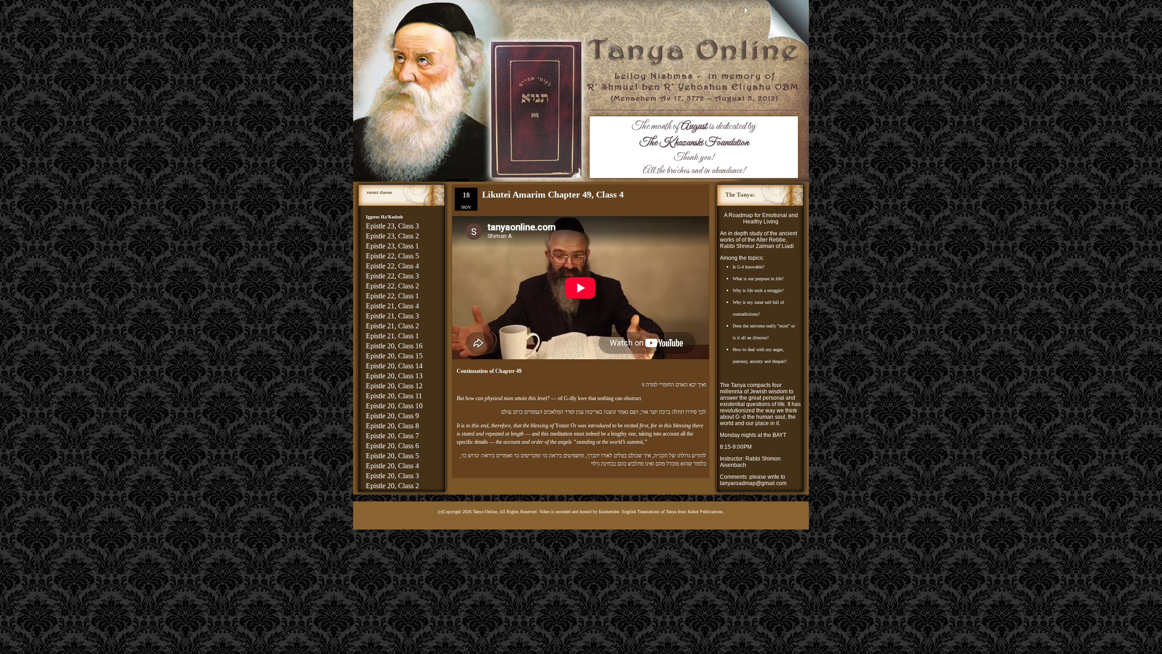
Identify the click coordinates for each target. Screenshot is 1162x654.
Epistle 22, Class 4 (392, 266)
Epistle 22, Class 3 (392, 276)
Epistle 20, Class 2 (392, 486)
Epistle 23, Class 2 (392, 236)
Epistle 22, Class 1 (392, 296)
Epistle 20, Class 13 (394, 376)
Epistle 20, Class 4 (392, 466)
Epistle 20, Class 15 (394, 356)
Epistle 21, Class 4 (392, 306)
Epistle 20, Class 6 (392, 446)
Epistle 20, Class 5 (392, 456)
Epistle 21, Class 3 (392, 316)
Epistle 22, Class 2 (392, 286)
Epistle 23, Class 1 (392, 246)
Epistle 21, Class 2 (392, 326)
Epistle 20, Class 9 (392, 416)
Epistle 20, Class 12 (394, 386)
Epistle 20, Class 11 (394, 396)
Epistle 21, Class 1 (392, 336)
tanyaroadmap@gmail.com (753, 483)
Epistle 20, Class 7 (392, 436)
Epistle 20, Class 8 (392, 426)
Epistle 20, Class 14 (394, 366)
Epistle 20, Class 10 (394, 406)
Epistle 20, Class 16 (394, 346)
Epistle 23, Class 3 (392, 226)
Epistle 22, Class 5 (392, 256)
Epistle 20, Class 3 (392, 476)
